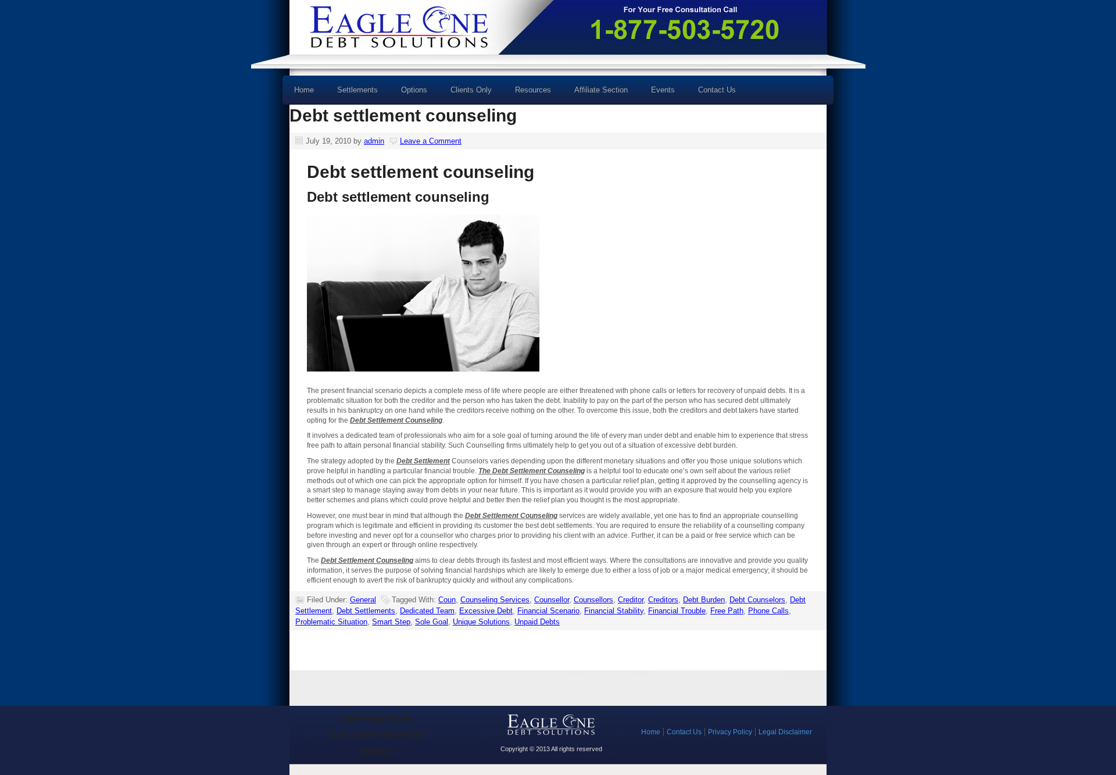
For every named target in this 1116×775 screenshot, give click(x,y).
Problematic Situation (331, 621)
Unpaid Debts (537, 621)
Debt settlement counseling (403, 115)
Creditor (630, 599)
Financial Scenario (548, 610)
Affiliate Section (601, 89)
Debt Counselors (757, 599)
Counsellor (551, 599)
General (363, 599)
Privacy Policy (730, 732)
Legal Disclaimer (785, 732)
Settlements (357, 89)
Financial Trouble (677, 610)
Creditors (663, 599)
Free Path (726, 610)
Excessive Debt (486, 610)
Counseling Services (495, 599)
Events (663, 89)
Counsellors (593, 599)
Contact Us (717, 89)
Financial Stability (613, 610)
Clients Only (471, 89)
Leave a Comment (431, 141)
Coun (447, 599)
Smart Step (391, 621)
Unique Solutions (481, 621)
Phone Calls (768, 610)
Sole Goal (431, 621)
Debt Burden (704, 599)
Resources (527, 93)
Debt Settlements (366, 610)
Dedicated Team (427, 610)
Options (408, 93)
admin (374, 141)
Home (304, 89)
